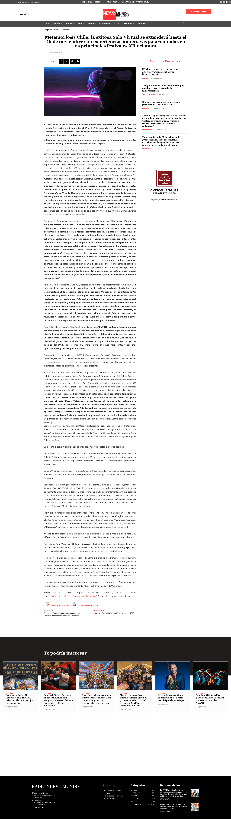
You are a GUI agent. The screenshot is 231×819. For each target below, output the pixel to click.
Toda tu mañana (148, 94)
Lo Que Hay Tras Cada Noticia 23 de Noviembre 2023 (113, 613)
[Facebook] (61, 61)
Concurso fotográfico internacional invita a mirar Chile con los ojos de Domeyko (20, 699)
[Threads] (42, 807)
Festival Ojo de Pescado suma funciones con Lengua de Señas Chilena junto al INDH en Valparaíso (58, 700)
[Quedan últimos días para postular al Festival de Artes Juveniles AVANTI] (210, 675)
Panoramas (66, 30)
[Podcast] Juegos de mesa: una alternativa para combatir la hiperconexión (160, 72)
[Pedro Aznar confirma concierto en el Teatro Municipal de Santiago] (172, 675)
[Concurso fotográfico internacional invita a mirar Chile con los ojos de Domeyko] (20, 675)
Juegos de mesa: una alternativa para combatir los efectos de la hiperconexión (163, 88)
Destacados (147, 130)
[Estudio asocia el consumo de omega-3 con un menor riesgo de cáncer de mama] (195, 807)
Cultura (55, 30)
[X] (66, 61)
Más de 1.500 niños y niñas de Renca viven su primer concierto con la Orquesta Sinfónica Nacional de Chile (134, 700)
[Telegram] (227, 2)
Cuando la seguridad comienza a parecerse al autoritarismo (161, 103)
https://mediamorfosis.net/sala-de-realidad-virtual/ (73, 596)
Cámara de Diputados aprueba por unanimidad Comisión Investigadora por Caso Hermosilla (62, 614)
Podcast (145, 78)
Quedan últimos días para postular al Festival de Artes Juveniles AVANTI (210, 699)
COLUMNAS (146, 108)
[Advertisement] (115, 730)
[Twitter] (221, 2)
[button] (184, 24)
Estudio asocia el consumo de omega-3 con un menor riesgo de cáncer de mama (174, 806)
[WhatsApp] (72, 61)
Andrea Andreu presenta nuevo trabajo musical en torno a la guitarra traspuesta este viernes (96, 699)
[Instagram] (224, 2)
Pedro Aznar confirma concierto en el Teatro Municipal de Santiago (171, 698)
